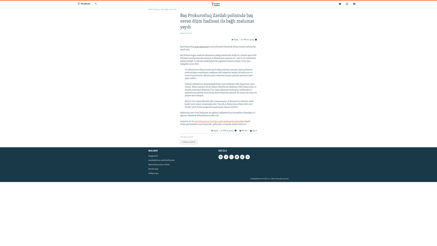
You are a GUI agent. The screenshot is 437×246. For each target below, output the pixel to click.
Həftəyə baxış (153, 173)
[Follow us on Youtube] (237, 157)
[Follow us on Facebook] (220, 157)
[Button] (234, 39)
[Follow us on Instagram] (226, 157)
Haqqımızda (153, 156)
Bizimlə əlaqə (153, 169)
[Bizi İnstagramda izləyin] (347, 4)
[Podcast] (247, 157)
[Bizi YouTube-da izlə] (340, 4)
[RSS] (242, 157)
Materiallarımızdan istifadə (159, 165)
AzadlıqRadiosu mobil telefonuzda (161, 160)
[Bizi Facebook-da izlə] (354, 4)
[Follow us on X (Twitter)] (231, 157)
